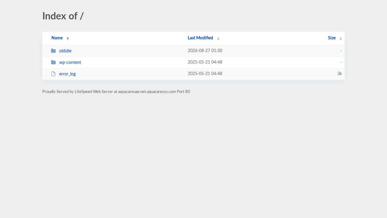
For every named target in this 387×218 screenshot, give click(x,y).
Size (332, 38)
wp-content (70, 63)
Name (57, 38)
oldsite (65, 51)
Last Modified (200, 38)
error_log (67, 74)
